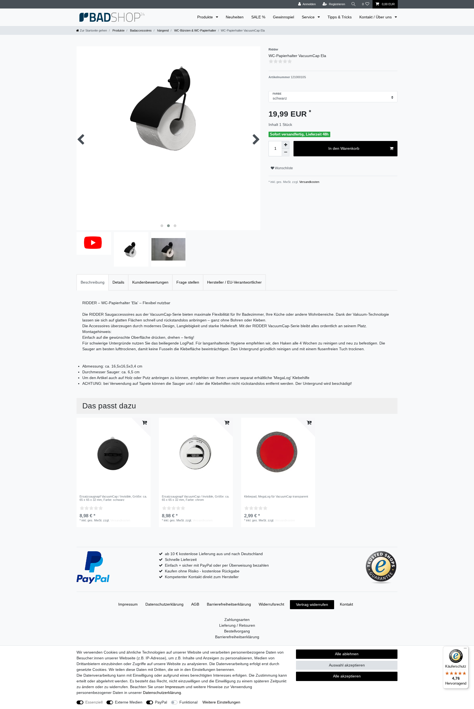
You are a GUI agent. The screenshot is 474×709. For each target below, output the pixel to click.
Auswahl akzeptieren (347, 665)
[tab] (93, 282)
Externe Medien (128, 702)
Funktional (188, 702)
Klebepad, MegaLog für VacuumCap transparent (276, 496)
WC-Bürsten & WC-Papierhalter (194, 30)
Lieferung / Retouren (237, 625)
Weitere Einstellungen (221, 702)
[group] (196, 455)
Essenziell (94, 702)
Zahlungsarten (237, 619)
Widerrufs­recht (271, 604)
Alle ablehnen (347, 654)
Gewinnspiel (283, 17)
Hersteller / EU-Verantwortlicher (234, 282)
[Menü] (465, 649)
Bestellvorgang (237, 631)
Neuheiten (235, 17)
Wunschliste (283, 168)
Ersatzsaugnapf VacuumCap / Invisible (113, 498)
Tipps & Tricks (340, 17)
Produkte (205, 17)
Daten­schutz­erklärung (164, 604)
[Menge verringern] (285, 152)
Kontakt (346, 604)
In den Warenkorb (343, 148)
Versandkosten (308, 181)
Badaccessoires (140, 30)
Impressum (128, 604)
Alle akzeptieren (347, 676)
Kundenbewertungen (150, 282)
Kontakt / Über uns (376, 17)
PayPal (161, 702)
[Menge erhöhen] (285, 145)
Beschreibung (93, 282)
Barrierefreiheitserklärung (229, 604)
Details (118, 282)
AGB (195, 604)
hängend (162, 30)
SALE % (258, 17)
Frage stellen (187, 282)
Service (309, 17)
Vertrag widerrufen (312, 604)
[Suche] (353, 4)
